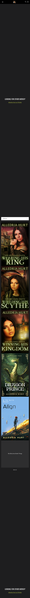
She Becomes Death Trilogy (15, 453)
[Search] (25, 1)
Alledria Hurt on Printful (15, 102)
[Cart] (28, 2)
